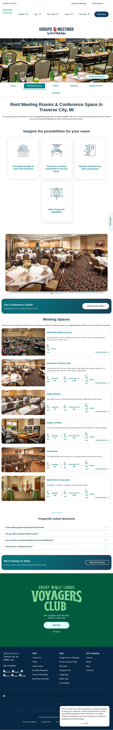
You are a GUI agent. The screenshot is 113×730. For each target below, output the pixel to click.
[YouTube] (14, 675)
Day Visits (51, 14)
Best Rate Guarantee (40, 679)
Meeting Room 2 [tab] (56, 293)
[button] (57, 527)
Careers (89, 658)
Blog (88, 666)
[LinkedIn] (22, 675)
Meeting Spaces (34, 86)
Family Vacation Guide (68, 662)
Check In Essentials (40, 675)
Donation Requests (40, 670)
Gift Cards (63, 666)
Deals (67, 14)
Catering (74, 86)
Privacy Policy (78, 719)
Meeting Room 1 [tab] (54, 293)
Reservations (97, 3)
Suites (56, 86)
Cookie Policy (46, 722)
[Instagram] (16, 671)
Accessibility (64, 683)
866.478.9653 (9, 666)
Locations (90, 670)
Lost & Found (37, 666)
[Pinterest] (6, 675)
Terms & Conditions (29, 722)
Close (83, 723)
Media (88, 662)
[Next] (104, 260)
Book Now (101, 14)
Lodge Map (63, 675)
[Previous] (9, 260)
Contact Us (36, 658)
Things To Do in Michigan (69, 658)
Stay (36, 14)
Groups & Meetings (78, 3)
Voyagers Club (65, 670)
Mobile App (63, 679)
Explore (22, 14)
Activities (56, 93)
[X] (22, 671)
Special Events (95, 86)
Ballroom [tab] (51, 293)
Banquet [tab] (61, 293)
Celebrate (83, 14)
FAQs (34, 662)
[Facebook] (7, 671)
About (13, 86)
